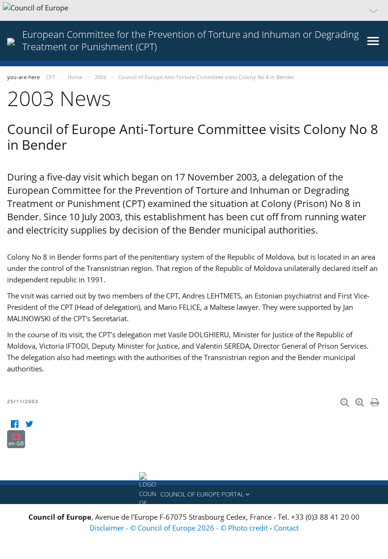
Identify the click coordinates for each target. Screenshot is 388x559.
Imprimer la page (375, 400)
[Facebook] (14, 424)
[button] (194, 10)
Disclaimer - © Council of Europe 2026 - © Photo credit (179, 527)
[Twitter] (29, 424)
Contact (286, 527)
